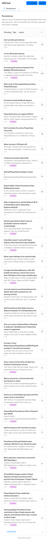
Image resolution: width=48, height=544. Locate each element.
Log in (42, 3)
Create (33, 3)
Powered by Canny (24, 538)
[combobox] (15, 32)
